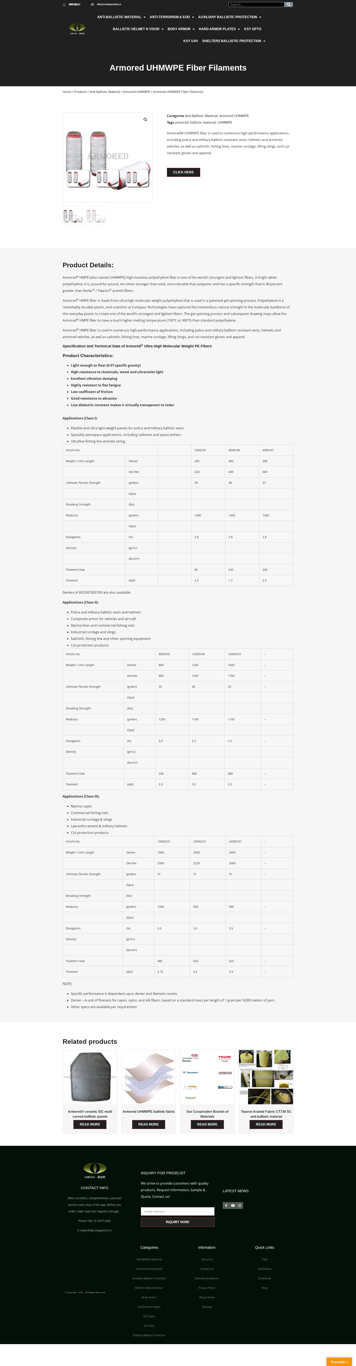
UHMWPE (224, 122)
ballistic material (203, 122)
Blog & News (206, 1297)
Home (67, 92)
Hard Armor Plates (217, 29)
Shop (264, 1288)
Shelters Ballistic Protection (231, 41)
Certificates (265, 1269)
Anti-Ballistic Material (119, 17)
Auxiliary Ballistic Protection (227, 17)
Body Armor (179, 29)
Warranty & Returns (207, 1278)
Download (264, 1278)
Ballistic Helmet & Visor (149, 1288)
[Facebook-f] (226, 1205)
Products (80, 92)
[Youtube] (233, 1205)
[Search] (289, 4)
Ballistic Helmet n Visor (136, 29)
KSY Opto (252, 29)
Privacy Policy (207, 1288)
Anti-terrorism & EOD (170, 17)
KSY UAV (190, 41)
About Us (207, 1259)
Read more (90, 1124)
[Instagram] (239, 1205)
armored (182, 122)
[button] (183, 172)
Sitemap (207, 1307)
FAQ (264, 1259)
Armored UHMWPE (136, 92)
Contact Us (207, 1269)
